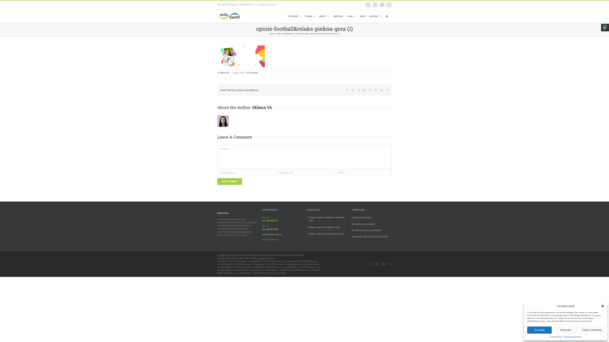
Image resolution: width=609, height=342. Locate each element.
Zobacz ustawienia (592, 330)
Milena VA (224, 72)
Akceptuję (539, 330)
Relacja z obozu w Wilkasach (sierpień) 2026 (326, 219)
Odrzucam (565, 330)
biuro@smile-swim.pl (266, 4)
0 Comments (252, 72)
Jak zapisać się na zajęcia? (363, 223)
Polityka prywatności (572, 336)
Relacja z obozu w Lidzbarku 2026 (324, 227)
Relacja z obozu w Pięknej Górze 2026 (326, 233)
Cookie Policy (556, 336)
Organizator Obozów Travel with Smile (370, 236)
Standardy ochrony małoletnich (367, 230)
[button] (602, 306)
